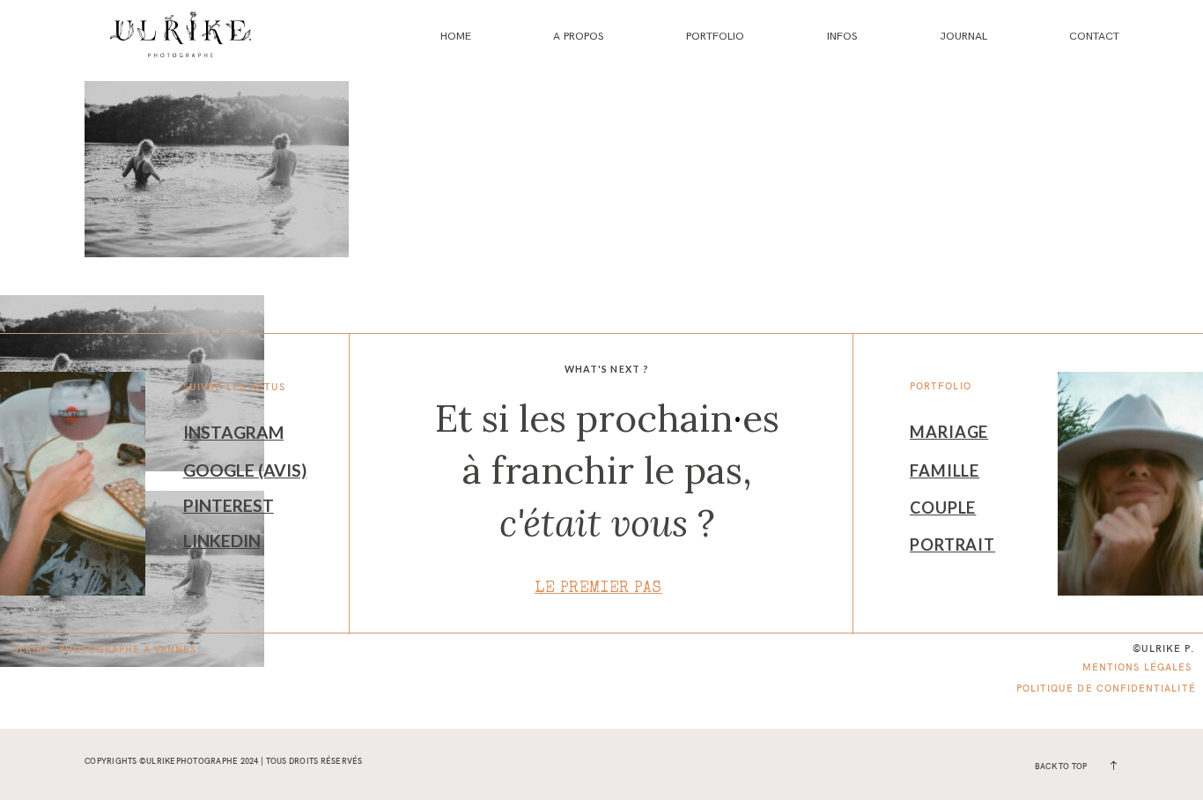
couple (943, 507)
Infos (842, 36)
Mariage (949, 431)
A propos (578, 36)
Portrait (952, 544)
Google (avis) (244, 470)
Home (455, 36)
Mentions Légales (1137, 667)
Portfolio (715, 36)
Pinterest (228, 505)
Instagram (233, 432)
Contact (1094, 36)
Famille (944, 470)
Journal (963, 36)
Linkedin (222, 540)
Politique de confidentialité (1106, 688)
